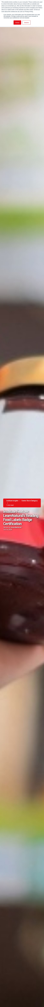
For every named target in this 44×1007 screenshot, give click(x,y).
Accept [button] (17, 22)
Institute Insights (12, 501)
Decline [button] (26, 22)
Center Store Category (29, 501)
